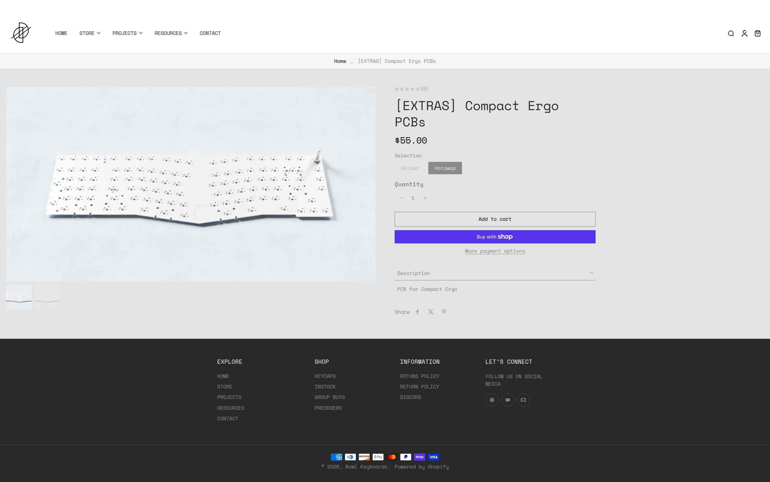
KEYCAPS (325, 375)
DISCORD (410, 397)
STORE (86, 33)
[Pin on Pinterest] (444, 311)
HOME (61, 33)
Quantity (409, 184)
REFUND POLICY (419, 375)
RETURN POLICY (419, 386)
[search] (731, 33)
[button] (495, 219)
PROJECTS (124, 33)
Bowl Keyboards (366, 466)
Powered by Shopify (422, 466)
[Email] (22, 5)
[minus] (401, 197)
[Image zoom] (190, 184)
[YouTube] (13, 5)
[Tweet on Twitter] (430, 311)
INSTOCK (325, 386)
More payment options (495, 252)
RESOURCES (168, 33)
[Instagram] (4, 5)
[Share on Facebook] (417, 311)
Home (340, 61)
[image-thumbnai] (19, 297)
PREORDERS (328, 407)
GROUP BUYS (330, 397)
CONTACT (210, 33)
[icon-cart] (757, 33)
